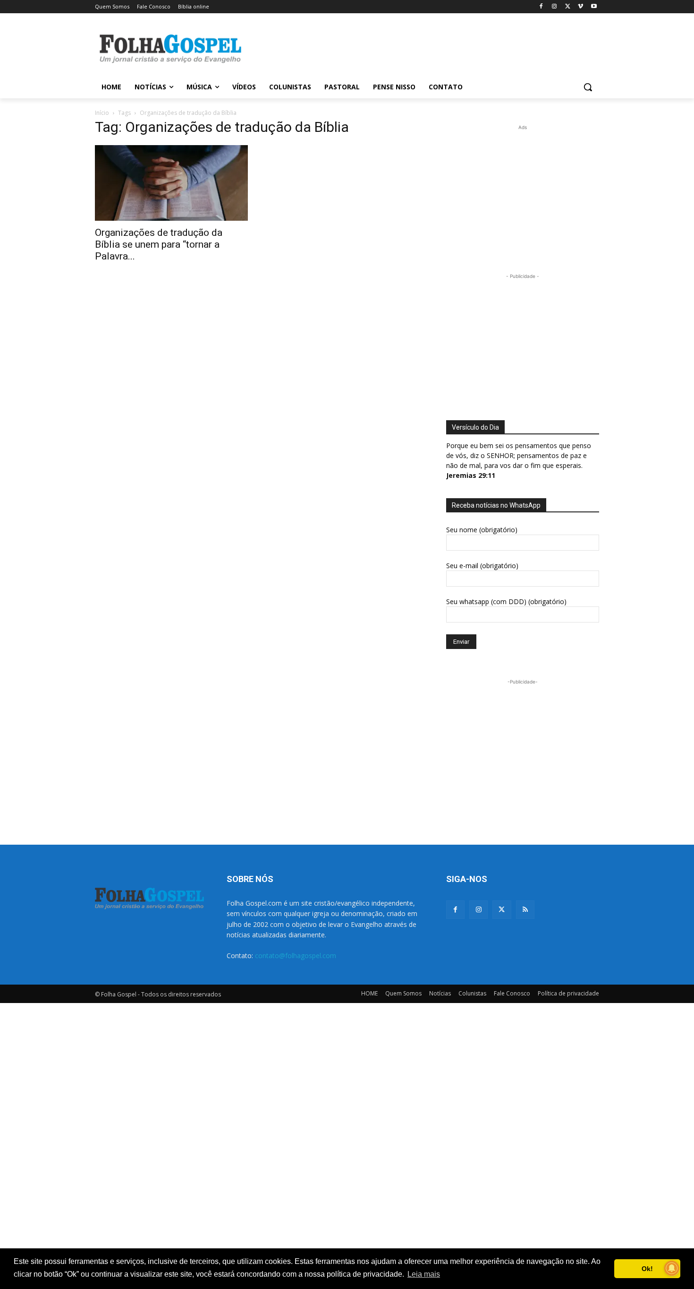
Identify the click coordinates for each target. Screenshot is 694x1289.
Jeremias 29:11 (470, 475)
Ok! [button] (647, 1268)
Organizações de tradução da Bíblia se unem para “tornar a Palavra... (158, 244)
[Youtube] (593, 6)
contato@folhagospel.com (295, 955)
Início (102, 113)
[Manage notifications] (671, 1268)
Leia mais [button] (423, 1274)
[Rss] (525, 909)
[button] (587, 87)
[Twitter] (501, 909)
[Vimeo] (580, 6)
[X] (567, 6)
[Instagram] (554, 6)
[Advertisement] (418, 47)
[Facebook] (541, 6)
